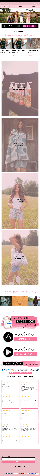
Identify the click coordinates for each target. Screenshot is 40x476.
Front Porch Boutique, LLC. (12, 470)
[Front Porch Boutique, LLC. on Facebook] (17, 467)
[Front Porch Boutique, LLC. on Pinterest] (21, 467)
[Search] (34, 3)
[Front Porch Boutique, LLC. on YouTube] (19, 467)
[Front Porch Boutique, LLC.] (20, 3)
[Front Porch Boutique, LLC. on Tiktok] (15, 467)
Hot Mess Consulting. (31, 470)
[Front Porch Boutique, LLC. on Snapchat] (24, 467)
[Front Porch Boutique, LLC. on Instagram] (22, 467)
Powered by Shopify (20, 470)
